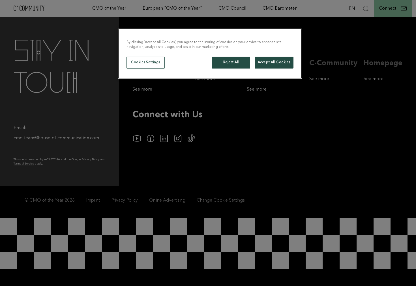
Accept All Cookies (274, 62)
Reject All (231, 62)
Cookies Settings (145, 62)
